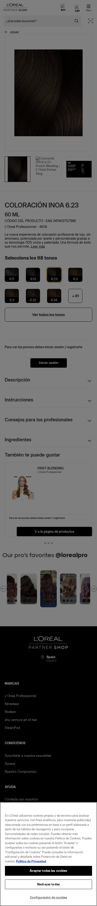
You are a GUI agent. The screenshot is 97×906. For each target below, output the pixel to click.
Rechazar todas (48, 884)
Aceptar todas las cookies (48, 870)
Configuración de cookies (48, 897)
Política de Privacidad (31, 861)
